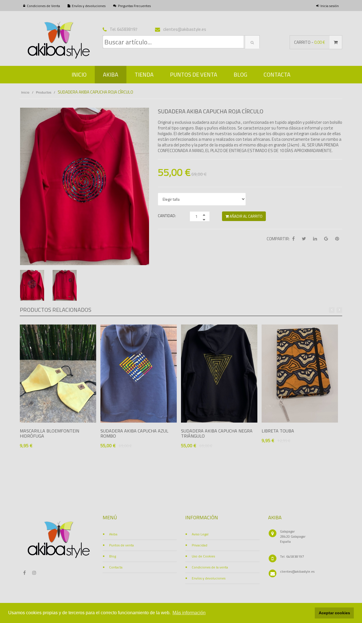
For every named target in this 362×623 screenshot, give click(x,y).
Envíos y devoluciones (88, 5)
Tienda (144, 74)
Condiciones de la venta (210, 567)
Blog (240, 74)
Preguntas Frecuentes (134, 5)
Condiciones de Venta (43, 5)
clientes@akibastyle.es (297, 571)
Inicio (79, 74)
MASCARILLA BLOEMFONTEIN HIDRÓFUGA (49, 433)
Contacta (277, 74)
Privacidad (199, 545)
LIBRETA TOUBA (278, 430)
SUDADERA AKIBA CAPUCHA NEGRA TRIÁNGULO (217, 433)
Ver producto (43, 456)
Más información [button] (189, 612)
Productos (43, 92)
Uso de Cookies (203, 556)
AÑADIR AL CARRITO (245, 216)
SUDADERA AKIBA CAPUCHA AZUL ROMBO (134, 433)
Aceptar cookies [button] (334, 613)
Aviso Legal (200, 534)
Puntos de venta (193, 74)
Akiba (110, 74)
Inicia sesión (329, 5)
